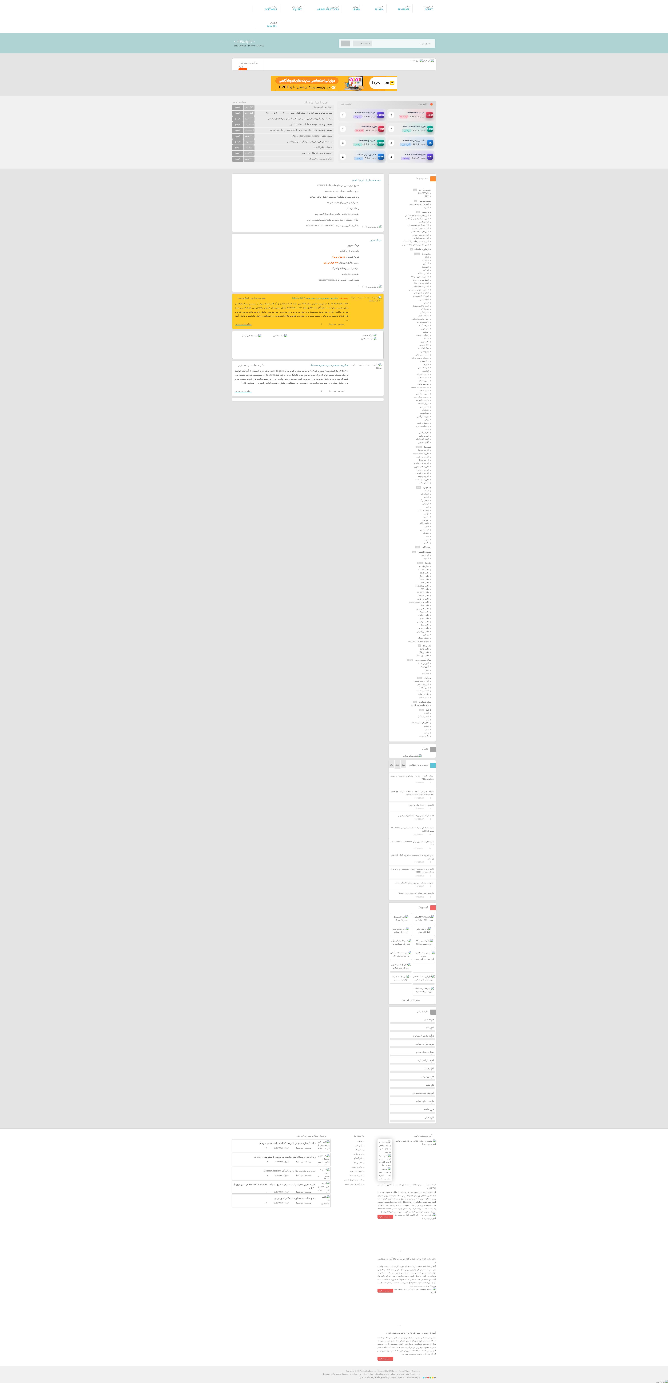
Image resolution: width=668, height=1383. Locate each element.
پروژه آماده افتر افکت (420, 705)
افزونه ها (427, 447)
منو (427, 536)
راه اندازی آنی (352, 208)
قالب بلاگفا (424, 649)
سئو (427, 670)
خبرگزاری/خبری (422, 335)
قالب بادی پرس (422, 609)
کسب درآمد (424, 436)
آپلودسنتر (425, 267)
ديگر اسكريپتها (423, 348)
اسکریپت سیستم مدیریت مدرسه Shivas (329, 365)
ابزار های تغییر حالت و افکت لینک (416, 241)
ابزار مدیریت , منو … (420, 235)
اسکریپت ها (243, 298)
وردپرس (425, 673)
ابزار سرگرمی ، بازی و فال (418, 225)
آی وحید (401, 1377)
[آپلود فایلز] (428, 60)
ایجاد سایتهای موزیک (421, 306)
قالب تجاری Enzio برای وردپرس (421, 805)
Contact (381, 1371)
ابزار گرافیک (424, 688)
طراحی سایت (423, 694)
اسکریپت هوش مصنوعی (419, 290)
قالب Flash (424, 573)
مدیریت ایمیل (423, 377)
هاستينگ (425, 410)
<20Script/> (244, 42)
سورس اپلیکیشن (424, 552)
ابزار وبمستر (426, 212)
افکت (426, 497)
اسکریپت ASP (423, 273)
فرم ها (426, 364)
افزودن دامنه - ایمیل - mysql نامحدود (342, 191)
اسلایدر (426, 270)
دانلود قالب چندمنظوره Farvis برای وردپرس (295, 1198)
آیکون (426, 713)
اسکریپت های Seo (421, 283)
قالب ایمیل (424, 605)
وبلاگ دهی (424, 413)
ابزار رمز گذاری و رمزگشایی (417, 218)
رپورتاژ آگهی (426, 547)
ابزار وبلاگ (358, 1154)
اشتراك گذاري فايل (421, 293)
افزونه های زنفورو (421, 466)
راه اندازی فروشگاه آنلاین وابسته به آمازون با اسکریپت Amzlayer (285, 1157)
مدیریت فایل (424, 390)
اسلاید (426, 491)
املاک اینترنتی (423, 299)
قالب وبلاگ (427, 646)
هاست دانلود (365, 1377)
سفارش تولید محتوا (425, 1052)
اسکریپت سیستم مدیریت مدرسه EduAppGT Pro (315, 298)
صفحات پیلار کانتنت (323, 147)
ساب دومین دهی (422, 355)
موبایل (426, 539)
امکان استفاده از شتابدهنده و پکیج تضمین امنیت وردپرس (332, 219)
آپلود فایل (429, 1117)
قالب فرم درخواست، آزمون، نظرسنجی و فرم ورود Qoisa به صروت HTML (412, 870)
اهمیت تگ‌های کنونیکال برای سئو (316, 153)
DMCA (388, 1371)
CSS (427, 257)
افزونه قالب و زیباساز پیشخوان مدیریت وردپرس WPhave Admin (412, 777)
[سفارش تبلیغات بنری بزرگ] (369, 335)
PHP (427, 196)
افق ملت (430, 1027)
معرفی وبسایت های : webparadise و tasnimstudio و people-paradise (300, 130)
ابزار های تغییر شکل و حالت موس (415, 245)
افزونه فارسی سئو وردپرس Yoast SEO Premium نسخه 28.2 (412, 843)
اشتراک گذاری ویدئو (421, 296)
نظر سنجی (424, 407)
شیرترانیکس (424, 483)
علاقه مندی (424, 361)
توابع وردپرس (357, 1167)
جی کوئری (427, 487)
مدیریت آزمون (423, 374)
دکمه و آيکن (424, 523)
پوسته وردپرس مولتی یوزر (418, 641)
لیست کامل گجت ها (411, 1000)
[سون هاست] (416, 60)
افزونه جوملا (424, 460)
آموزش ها (425, 666)
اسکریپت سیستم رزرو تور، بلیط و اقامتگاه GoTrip (414, 883)
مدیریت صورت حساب (420, 387)
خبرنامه (426, 332)
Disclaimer (416, 1371)
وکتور (426, 733)
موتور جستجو (423, 403)
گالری (426, 543)
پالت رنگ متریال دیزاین (353, 1180)
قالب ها (428, 563)
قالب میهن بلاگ (422, 655)
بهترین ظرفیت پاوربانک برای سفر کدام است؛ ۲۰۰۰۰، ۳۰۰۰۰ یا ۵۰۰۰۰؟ (299, 112)
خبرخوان (425, 520)
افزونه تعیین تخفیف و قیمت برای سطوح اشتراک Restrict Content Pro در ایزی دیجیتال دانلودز (274, 1186)
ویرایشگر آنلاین (423, 416)
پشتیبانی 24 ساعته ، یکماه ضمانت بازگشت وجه (337, 214)
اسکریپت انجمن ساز (322, 107)
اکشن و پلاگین (423, 716)
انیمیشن (425, 504)
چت (427, 429)
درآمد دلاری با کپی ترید (423, 1035)
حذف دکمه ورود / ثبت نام (320, 158)
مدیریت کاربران (422, 400)
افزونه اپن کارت (422, 457)
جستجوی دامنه (423, 322)
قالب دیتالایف (423, 615)
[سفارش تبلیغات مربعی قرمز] (251, 336)
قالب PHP (425, 582)
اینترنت (426, 207)
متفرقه (426, 533)
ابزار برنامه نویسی (421, 681)
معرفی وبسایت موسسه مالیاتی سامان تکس (311, 124)
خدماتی (426, 338)
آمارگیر (426, 263)
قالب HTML (424, 579)
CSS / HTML (423, 193)
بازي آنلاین (424, 309)
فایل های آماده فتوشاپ (419, 723)
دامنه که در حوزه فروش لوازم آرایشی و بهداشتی (309, 141)
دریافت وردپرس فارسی (353, 1184)
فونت (426, 726)
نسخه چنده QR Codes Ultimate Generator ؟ (312, 135)
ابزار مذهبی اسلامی (421, 238)
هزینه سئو (429, 1019)
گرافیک (428, 710)
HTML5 (425, 260)
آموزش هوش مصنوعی (423, 1093)
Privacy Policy (398, 1371)
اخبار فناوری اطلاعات (423, 249)
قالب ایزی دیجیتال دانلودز (419, 602)
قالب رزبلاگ (424, 652)
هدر (427, 729)
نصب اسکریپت (356, 1171)
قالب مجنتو (424, 618)
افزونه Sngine (423, 450)
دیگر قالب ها (424, 566)
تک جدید (430, 1084)
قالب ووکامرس (423, 631)
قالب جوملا (424, 612)
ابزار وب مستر (423, 684)
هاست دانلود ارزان (425, 1101)
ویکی (427, 420)
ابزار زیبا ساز (424, 222)
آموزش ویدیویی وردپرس (419, 204)
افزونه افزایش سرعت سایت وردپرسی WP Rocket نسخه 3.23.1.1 (412, 829)
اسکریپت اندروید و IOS (420, 277)
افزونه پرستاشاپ (422, 480)
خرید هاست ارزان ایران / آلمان (366, 180)
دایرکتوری (425, 342)
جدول (426, 517)
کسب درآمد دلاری (425, 1060)
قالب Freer (424, 576)
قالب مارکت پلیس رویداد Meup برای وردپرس (416, 815)
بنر (428, 720)
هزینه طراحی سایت (424, 1044)
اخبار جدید (429, 1068)
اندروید (426, 558)
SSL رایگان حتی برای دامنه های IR (343, 202)
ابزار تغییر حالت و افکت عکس (417, 215)
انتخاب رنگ (424, 500)
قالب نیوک (424, 625)
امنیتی (426, 303)
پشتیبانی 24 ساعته (350, 274)
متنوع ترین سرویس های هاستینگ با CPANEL (338, 185)
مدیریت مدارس (257, 298)
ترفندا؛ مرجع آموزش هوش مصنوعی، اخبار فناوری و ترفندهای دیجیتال (300, 118)
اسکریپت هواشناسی (421, 286)
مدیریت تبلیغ (424, 381)
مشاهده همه (346, 104)
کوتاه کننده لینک (422, 439)
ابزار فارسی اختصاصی (420, 231)
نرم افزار (427, 678)
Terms (407, 1371)
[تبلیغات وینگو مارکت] (412, 756)
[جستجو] (345, 43)
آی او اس (425, 555)
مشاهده (243, 70)
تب (427, 507)
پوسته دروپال (423, 638)
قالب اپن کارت (423, 599)
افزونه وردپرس (423, 470)
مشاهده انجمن (239, 102)
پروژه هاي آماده (425, 702)
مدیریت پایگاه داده (421, 397)
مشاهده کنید (384, 1216)
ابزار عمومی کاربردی (420, 228)
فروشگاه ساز (423, 367)
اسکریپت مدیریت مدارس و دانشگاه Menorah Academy (290, 1170)
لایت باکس (424, 530)
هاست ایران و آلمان (349, 251)
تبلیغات (359, 1141)
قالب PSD (425, 589)
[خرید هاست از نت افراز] (368, 338)
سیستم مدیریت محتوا (420, 358)
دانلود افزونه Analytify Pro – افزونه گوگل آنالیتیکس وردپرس (412, 857)
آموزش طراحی (425, 190)
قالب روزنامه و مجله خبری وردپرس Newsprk (416, 893)
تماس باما (358, 1150)
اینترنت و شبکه (423, 691)
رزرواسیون (424, 351)
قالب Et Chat (423, 570)
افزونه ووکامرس (422, 473)
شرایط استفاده (356, 1175)
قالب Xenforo (423, 596)
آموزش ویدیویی (425, 201)
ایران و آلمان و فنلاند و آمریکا (345, 268)
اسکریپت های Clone (421, 280)
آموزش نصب (423, 663)
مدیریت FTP (424, 697)
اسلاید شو (425, 494)
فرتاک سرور (375, 240)
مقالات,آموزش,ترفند (423, 660)
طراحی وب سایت (413, 1377)
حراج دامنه (429, 1109)
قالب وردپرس (423, 628)
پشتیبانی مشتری (422, 426)
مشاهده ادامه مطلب (243, 324)
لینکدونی (425, 371)
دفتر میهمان (424, 345)
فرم (427, 526)
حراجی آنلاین (423, 325)
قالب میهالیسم (423, 622)
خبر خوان (425, 329)
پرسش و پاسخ (423, 423)
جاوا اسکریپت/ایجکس (420, 319)
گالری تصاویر (423, 442)
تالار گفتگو (425, 312)
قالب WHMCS (423, 592)
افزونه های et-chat (421, 463)
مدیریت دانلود (423, 384)
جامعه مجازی (423, 315)
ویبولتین (426, 634)
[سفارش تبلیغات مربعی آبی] (280, 336)
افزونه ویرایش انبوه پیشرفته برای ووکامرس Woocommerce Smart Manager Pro (412, 793)
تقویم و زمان (424, 510)
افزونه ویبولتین (423, 476)
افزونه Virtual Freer (421, 453)
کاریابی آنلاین (424, 433)
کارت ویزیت (424, 736)
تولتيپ (426, 513)
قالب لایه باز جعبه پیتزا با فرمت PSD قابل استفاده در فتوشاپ (287, 1143)
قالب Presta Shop (422, 586)
